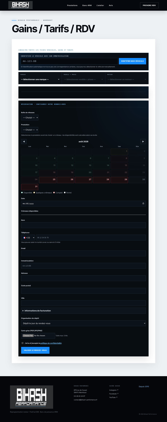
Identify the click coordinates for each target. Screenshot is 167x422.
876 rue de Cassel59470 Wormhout (80, 391)
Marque (23, 74)
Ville (22, 298)
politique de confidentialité (50, 343)
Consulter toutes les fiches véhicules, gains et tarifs (45, 50)
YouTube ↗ (113, 397)
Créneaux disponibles (29, 211)
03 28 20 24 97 (79, 396)
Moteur (110, 74)
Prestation (25, 125)
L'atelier (100, 5)
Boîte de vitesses (27, 112)
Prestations (72, 5)
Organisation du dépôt (30, 318)
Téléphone (25, 233)
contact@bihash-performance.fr (85, 400)
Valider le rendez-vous (35, 350)
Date (23, 198)
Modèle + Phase (70, 74)
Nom (23, 220)
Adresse (24, 273)
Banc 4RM (87, 5)
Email (23, 248)
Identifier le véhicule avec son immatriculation (44, 56)
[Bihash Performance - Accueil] (25, 5)
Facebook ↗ (113, 394)
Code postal (26, 286)
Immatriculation (27, 261)
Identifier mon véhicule (132, 61)
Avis (111, 5)
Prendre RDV (149, 5)
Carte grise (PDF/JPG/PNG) (31, 331)
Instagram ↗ (113, 390)
